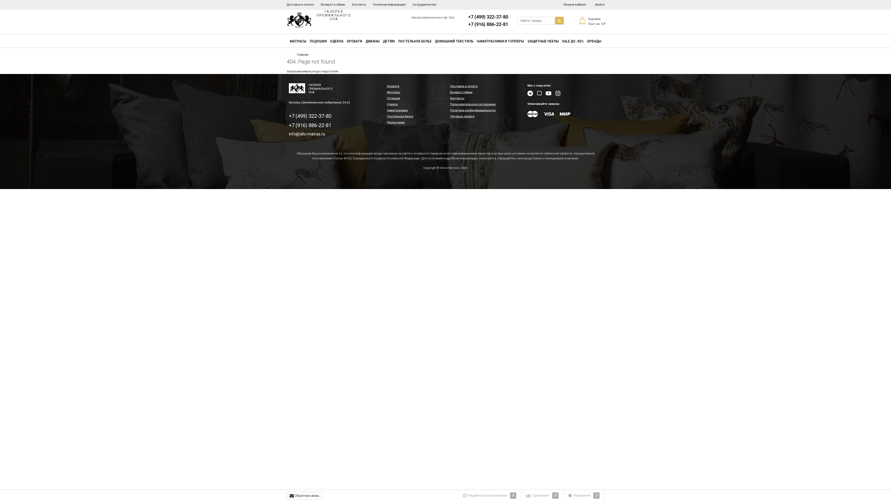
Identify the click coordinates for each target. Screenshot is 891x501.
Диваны (372, 41)
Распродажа (396, 122)
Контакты (359, 4)
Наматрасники (397, 110)
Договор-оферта (462, 116)
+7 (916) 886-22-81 (488, 24)
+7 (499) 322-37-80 (488, 17)
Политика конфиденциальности (473, 110)
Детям (389, 41)
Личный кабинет (574, 4)
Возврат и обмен (333, 4)
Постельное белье (415, 41)
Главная (302, 54)
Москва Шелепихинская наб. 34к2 (433, 17)
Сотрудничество (424, 4)
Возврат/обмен (461, 92)
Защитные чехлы (543, 41)
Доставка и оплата (300, 4)
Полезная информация (389, 4)
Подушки (318, 41)
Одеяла (336, 41)
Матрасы (298, 41)
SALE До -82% (573, 41)
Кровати (354, 41)
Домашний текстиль (454, 41)
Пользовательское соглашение (473, 104)
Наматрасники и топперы (500, 41)
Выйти (599, 4)
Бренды (594, 41)
